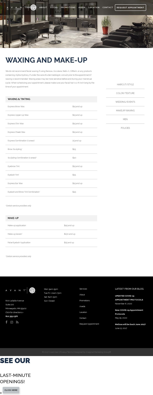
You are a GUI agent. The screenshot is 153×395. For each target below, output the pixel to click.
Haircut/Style (125, 84)
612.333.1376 (12, 316)
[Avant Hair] (20, 293)
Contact (82, 318)
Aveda (82, 306)
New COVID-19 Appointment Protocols (129, 312)
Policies (125, 128)
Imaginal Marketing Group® (98, 352)
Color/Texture (125, 93)
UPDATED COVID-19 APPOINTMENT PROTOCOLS (129, 298)
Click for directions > (14, 312)
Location (83, 312)
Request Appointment (130, 7)
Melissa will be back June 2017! (130, 324)
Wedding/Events (125, 102)
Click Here (10, 390)
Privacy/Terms (66, 352)
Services (83, 289)
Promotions (84, 300)
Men (125, 119)
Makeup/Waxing (125, 110)
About (82, 295)
